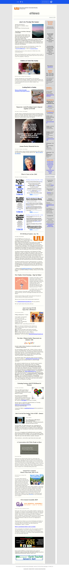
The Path (50, 167)
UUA (50, 168)
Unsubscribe (26, 568)
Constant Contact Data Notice (40, 568)
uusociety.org (50, 66)
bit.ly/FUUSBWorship (20, 48)
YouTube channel (34, 48)
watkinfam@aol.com (29, 408)
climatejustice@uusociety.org (32, 358)
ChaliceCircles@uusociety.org (24, 301)
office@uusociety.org (50, 224)
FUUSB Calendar (50, 161)
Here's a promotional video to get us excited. (25, 526)
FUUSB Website (50, 163)
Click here (49, 192)
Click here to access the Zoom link (23, 404)
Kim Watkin (24, 400)
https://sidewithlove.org (30, 371)
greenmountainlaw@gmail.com (36, 334)
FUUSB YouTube (50, 164)
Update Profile (31, 568)
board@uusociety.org (27, 268)
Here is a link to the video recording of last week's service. (22, 90)
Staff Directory (50, 165)
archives (52, 185)
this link (31, 494)
